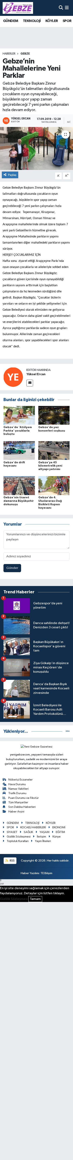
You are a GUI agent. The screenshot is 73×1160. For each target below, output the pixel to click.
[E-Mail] (29, 383)
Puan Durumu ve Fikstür (23, 797)
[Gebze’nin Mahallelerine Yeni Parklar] (36, 148)
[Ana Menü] (67, 8)
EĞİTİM (60, 832)
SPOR (67, 21)
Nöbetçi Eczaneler (20, 779)
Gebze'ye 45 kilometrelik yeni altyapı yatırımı (50, 466)
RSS (12, 860)
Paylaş (12, 174)
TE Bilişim (46, 873)
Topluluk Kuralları (18, 841)
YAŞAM (44, 832)
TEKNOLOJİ (32, 21)
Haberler (9, 53)
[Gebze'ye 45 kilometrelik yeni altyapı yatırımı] (54, 450)
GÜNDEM (10, 21)
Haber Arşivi (16, 811)
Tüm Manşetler (18, 802)
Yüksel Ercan (35, 374)
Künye (57, 836)
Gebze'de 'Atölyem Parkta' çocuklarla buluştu (17, 431)
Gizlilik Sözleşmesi (19, 836)
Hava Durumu (17, 784)
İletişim (41, 836)
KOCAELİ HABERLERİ (33, 827)
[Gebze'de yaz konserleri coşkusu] (54, 415)
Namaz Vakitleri (18, 788)
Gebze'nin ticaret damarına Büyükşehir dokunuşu (18, 501)
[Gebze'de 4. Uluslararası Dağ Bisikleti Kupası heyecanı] (54, 485)
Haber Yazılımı (30, 873)
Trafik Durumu (17, 793)
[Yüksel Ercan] (13, 377)
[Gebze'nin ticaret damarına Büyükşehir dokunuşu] (19, 485)
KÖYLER (51, 21)
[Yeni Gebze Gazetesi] (18, 8)
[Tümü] (68, 731)
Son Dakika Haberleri (22, 806)
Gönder (12, 568)
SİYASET (12, 832)
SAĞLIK (28, 832)
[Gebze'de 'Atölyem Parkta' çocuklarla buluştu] (19, 415)
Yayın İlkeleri (43, 841)
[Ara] (61, 8)
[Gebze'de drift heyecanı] (19, 450)
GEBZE (25, 53)
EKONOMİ (58, 827)
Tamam (35, 899)
